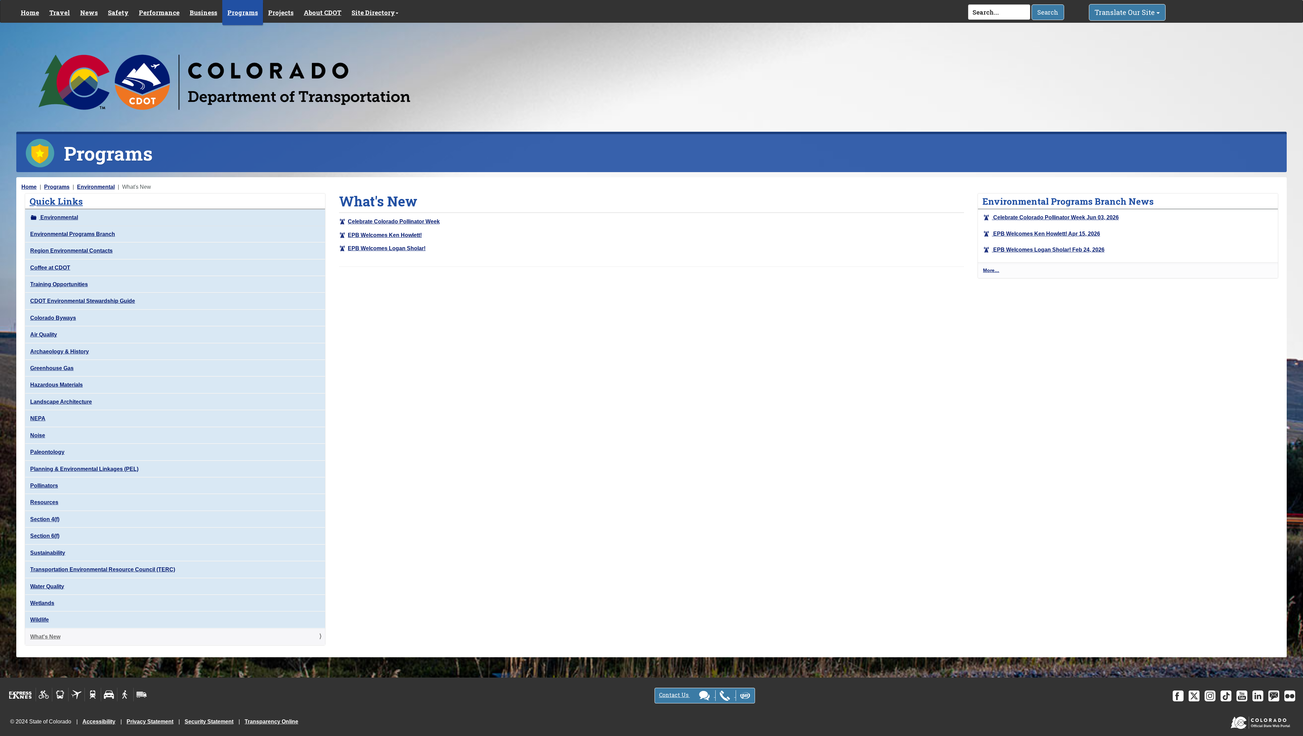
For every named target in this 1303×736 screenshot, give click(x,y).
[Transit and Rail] (60, 694)
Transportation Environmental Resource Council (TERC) (102, 569)
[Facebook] (1178, 696)
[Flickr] (1290, 696)
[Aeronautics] (76, 694)
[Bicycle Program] (44, 694)
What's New (45, 637)
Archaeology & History (59, 351)
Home (30, 12)
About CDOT (322, 12)
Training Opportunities (59, 284)
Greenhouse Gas (52, 368)
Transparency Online (271, 721)
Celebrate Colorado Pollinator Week (394, 221)
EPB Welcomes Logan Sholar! (387, 248)
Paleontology (47, 452)
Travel (59, 12)
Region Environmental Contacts (71, 251)
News (89, 12)
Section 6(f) (44, 536)
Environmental (96, 187)
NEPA (37, 418)
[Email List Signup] (1274, 696)
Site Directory (373, 12)
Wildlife (39, 620)
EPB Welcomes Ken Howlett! (385, 235)
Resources (44, 502)
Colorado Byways (53, 318)
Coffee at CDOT (50, 268)
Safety (118, 12)
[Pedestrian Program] (125, 694)
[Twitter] (1194, 696)
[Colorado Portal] (1262, 721)
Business (203, 12)
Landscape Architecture (61, 402)
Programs (242, 12)
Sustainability (47, 553)
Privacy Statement (150, 721)
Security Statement (209, 721)
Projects (281, 12)
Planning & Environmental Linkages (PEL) (84, 469)
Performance (159, 12)
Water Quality (47, 586)
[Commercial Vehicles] (141, 694)
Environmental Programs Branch (72, 234)
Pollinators (44, 486)
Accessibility (98, 721)
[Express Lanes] (20, 694)
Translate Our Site (1125, 12)
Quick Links (56, 201)
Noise (37, 435)
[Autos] (109, 694)
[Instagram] (1210, 696)
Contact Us (674, 694)
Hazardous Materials (56, 385)
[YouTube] (1242, 696)
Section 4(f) (44, 519)
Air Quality (43, 334)
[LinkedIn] (1258, 696)
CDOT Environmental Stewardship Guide (82, 301)
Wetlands (42, 603)
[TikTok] (1226, 696)
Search (1047, 12)
